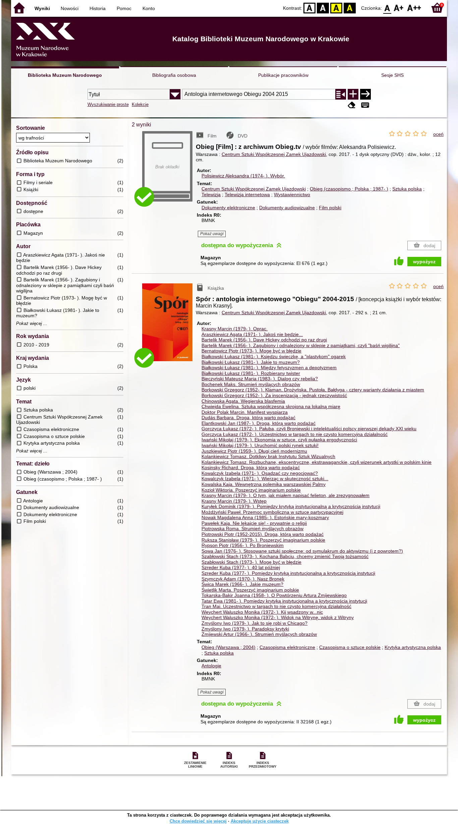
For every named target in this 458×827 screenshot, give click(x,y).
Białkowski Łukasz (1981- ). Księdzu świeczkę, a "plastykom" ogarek (274, 356)
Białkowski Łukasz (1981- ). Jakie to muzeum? (251, 362)
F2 (414, 7)
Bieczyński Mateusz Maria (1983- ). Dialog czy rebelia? (260, 378)
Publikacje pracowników (283, 75)
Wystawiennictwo (292, 194)
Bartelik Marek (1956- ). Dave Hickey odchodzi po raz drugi (264, 339)
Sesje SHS (392, 75)
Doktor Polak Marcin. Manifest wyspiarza (245, 412)
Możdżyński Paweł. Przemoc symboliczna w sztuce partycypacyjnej (272, 512)
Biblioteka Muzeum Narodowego (65, 75)
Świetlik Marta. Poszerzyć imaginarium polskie (250, 590)
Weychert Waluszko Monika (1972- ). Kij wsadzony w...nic (262, 612)
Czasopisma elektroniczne (287, 647)
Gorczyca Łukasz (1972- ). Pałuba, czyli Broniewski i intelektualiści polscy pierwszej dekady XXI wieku (309, 428)
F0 (387, 7)
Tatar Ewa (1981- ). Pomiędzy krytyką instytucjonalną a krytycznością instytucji (284, 601)
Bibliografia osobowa (174, 75)
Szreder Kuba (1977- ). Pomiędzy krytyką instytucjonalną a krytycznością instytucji (288, 573)
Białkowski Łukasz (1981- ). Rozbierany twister (251, 373)
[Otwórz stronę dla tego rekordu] (169, 327)
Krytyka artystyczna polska (413, 647)
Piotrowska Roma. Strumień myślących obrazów (252, 528)
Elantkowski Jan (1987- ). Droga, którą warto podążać (259, 423)
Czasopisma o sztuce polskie (350, 647)
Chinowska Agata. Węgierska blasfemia (243, 401)
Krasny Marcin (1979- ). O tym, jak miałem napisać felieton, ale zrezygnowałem (285, 495)
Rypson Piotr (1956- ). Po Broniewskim (243, 545)
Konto (148, 8)
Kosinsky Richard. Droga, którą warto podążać (251, 467)
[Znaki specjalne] (365, 105)
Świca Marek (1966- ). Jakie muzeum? (242, 584)
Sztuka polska (407, 188)
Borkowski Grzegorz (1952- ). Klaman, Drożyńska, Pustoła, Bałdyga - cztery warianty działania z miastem (313, 389)
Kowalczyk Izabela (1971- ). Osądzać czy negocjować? (260, 473)
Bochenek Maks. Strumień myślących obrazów (251, 384)
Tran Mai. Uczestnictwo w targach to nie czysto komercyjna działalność (276, 606)
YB (336, 7)
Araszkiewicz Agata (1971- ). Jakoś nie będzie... (252, 334)
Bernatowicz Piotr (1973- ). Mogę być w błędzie (251, 350)
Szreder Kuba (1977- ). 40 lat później (241, 567)
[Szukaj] (365, 94)
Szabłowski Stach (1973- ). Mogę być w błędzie (251, 562)
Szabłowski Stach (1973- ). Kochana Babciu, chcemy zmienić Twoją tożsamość (285, 556)
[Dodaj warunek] (353, 94)
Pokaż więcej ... (31, 323)
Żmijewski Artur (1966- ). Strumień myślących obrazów (259, 634)
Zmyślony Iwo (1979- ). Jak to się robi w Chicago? (254, 623)
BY (349, 7)
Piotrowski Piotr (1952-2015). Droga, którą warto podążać (263, 534)
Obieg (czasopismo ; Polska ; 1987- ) (349, 188)
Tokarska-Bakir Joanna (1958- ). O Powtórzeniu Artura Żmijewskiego (274, 595)
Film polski (330, 207)
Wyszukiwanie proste (108, 104)
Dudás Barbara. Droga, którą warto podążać (248, 417)
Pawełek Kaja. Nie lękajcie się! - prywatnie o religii (254, 523)
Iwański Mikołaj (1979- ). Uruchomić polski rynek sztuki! (260, 445)
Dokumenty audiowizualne (287, 207)
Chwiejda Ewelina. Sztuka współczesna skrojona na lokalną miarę (271, 406)
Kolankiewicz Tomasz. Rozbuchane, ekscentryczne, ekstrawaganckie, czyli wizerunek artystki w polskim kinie (317, 462)
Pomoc (124, 8)
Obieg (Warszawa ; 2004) (228, 647)
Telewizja (211, 194)
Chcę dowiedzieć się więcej (198, 821)
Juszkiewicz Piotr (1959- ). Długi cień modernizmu (254, 451)
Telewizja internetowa (247, 194)
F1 (399, 7)
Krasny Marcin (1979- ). (235, 328)
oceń (438, 134)
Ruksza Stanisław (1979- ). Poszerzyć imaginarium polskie (263, 540)
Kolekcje (140, 104)
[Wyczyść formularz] (351, 105)
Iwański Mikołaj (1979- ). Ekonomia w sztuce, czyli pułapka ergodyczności (279, 439)
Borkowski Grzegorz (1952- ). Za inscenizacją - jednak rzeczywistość (274, 395)
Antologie (211, 665)
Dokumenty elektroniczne (228, 207)
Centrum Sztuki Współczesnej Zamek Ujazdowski (274, 154)
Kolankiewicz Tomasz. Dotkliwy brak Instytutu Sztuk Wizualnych (268, 456)
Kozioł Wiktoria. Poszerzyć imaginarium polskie (251, 490)
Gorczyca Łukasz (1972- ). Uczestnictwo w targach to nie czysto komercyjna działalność (295, 434)
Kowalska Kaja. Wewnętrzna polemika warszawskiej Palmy (264, 484)
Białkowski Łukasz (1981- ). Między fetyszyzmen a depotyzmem (269, 367)
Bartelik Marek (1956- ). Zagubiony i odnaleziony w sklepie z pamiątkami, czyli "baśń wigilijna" (301, 345)
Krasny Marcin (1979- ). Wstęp (234, 501)
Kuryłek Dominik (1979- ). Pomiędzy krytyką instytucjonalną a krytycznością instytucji (291, 506)
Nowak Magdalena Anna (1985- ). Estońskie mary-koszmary (265, 517)
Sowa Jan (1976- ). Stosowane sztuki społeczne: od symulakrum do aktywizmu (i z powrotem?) (302, 551)
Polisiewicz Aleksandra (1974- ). (243, 175)
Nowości (69, 8)
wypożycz (424, 261)
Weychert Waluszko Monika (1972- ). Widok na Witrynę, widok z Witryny (278, 617)
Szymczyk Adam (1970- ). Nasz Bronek (243, 579)
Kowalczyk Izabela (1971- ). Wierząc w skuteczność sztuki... (265, 478)
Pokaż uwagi (212, 234)
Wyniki (42, 8)
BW (323, 7)
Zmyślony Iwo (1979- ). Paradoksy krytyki (245, 628)
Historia (98, 8)
